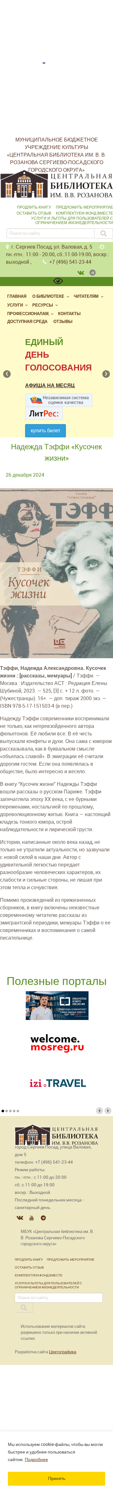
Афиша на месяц (50, 386)
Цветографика (62, 1352)
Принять (56, 1478)
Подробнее (36, 1459)
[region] (56, 1461)
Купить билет (45, 431)
